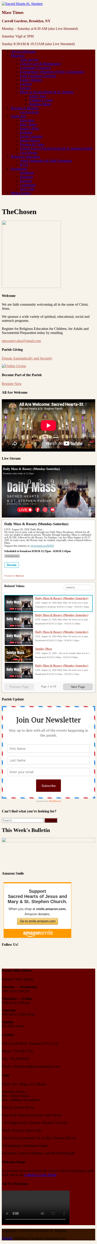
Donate (11, 565)
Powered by (14, 576)
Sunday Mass (43, 648)
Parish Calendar (31, 136)
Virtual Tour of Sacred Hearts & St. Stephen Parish (56, 148)
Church (7, 1238)
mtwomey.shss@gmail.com (21, 341)
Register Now (12, 384)
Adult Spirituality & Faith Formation (46, 160)
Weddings (27, 173)
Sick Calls (27, 189)
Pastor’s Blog (29, 128)
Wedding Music (40, 104)
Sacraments (19, 169)
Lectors (25, 88)
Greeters (26, 84)
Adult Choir (37, 96)
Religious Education (25, 156)
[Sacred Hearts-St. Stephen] (22, 4)
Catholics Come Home (40, 1175)
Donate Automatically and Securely (27, 358)
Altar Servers (29, 59)
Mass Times (28, 124)
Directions (27, 120)
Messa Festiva (21, 193)
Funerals (26, 181)
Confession (28, 185)
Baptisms (26, 177)
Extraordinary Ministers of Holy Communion (52, 72)
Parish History (30, 140)
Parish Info (18, 116)
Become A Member (25, 108)
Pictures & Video (32, 144)
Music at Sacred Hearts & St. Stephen (47, 92)
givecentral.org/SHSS (42, 545)
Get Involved (29, 112)
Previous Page (19, 687)
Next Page (78, 687)
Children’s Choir (41, 100)
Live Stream (28, 152)
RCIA (24, 165)
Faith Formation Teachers (38, 76)
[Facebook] (6, 957)
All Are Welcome (23, 51)
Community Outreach (35, 68)
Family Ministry (31, 80)
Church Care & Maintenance (40, 64)
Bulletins (26, 132)
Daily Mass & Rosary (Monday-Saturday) (61, 598)
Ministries (18, 55)
